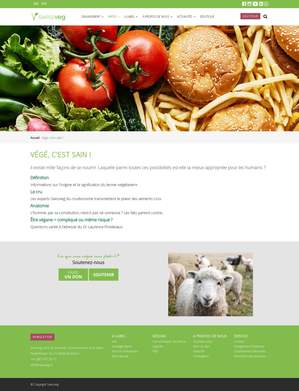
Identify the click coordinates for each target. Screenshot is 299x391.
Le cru (36, 191)
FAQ (155, 351)
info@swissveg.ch (42, 365)
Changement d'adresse (249, 346)
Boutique (207, 17)
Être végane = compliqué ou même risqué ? (72, 219)
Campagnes (201, 356)
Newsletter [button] (42, 337)
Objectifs (199, 351)
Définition (40, 177)
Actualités (185, 17)
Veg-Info (158, 346)
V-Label (129, 17)
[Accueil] (48, 16)
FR (44, 4)
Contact (239, 341)
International (120, 356)
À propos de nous (156, 17)
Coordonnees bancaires (250, 351)
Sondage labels (122, 346)
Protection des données (250, 356)
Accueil (35, 138)
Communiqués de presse (169, 341)
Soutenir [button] (250, 16)
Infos (112, 17)
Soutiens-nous (202, 341)
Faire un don (201, 346)
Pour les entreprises (125, 351)
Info (114, 341)
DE (36, 4)
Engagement (91, 17)
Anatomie (40, 205)
